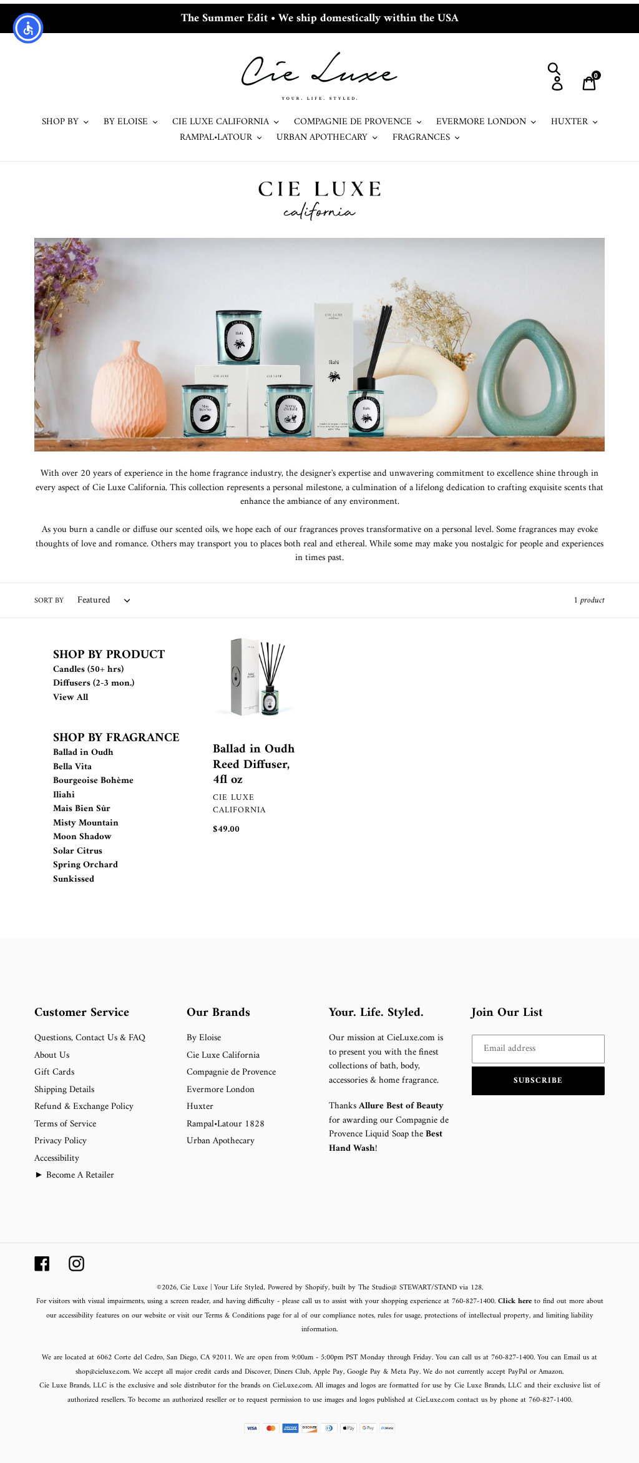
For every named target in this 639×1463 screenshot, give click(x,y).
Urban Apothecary (221, 1141)
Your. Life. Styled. (376, 1013)
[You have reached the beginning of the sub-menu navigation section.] (54, 640)
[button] (538, 1080)
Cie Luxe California (223, 1055)
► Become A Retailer (74, 1175)
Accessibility (56, 1158)
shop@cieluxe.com (102, 1372)
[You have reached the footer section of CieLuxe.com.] (161, 972)
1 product (589, 600)
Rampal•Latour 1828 (226, 1124)
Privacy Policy (60, 1141)
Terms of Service (65, 1124)
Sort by (49, 601)
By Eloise (204, 1038)
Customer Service (81, 1013)
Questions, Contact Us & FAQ (89, 1038)
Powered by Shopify (298, 1287)
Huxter (200, 1106)
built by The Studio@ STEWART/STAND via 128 (407, 1287)
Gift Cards (54, 1072)
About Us (51, 1055)
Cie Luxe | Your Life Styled (221, 1287)
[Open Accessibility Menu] (28, 28)
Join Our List (507, 1013)
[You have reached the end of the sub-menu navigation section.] (54, 998)
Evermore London (221, 1089)
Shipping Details (64, 1089)
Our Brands (218, 1013)
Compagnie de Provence (231, 1072)
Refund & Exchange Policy (84, 1106)
